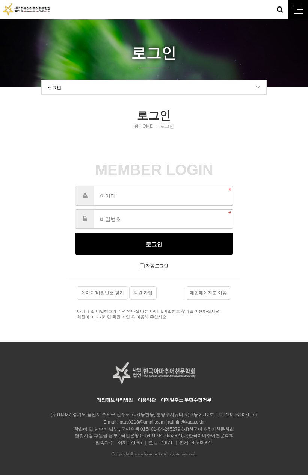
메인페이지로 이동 (208, 292)
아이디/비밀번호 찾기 (102, 292)
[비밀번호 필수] (84, 219)
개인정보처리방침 (115, 399)
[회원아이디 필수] (84, 195)
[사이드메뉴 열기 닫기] (298, 9)
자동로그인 (157, 265)
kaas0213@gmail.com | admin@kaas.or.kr (162, 422)
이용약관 (147, 399)
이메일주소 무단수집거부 (186, 399)
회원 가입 (142, 292)
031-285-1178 (242, 414)
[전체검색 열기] (279, 9)
